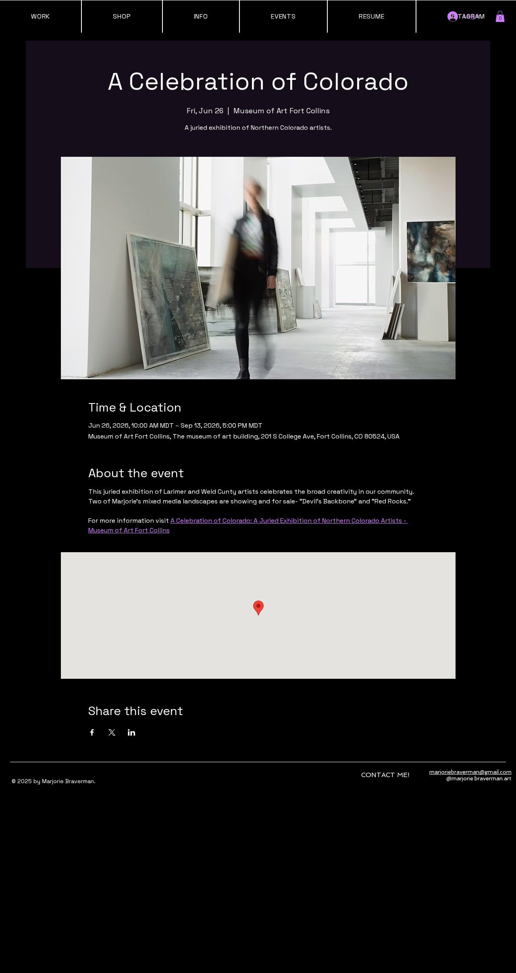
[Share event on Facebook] (92, 732)
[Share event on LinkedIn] (131, 732)
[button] (500, 16)
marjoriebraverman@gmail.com (470, 772)
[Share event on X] (112, 732)
